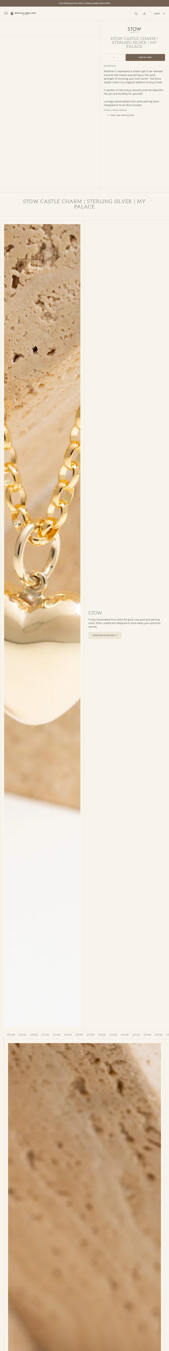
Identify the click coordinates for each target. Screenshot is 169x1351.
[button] (144, 14)
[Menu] (5, 13)
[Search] (136, 14)
